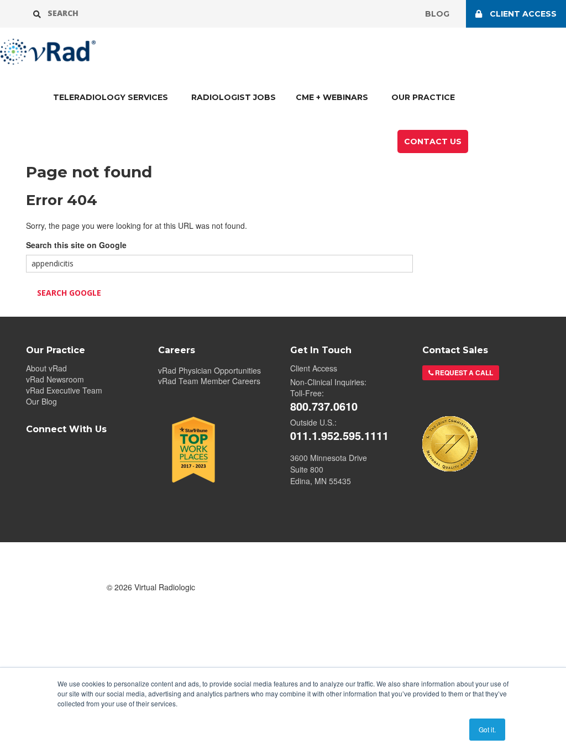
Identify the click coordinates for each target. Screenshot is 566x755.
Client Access (313, 368)
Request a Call (463, 373)
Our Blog (41, 401)
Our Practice (423, 97)
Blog (437, 14)
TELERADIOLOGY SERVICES (110, 97)
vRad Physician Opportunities (209, 370)
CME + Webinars (332, 97)
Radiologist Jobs (233, 97)
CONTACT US (433, 141)
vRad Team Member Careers (209, 381)
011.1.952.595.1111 (339, 435)
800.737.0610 (324, 406)
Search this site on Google (76, 244)
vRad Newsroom (55, 379)
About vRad (46, 368)
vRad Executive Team (64, 390)
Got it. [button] (487, 729)
